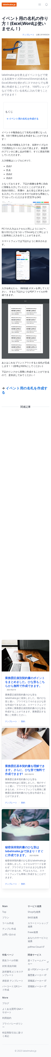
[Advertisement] (25, 524)
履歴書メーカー (36, 975)
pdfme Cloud (35, 946)
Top (4, 911)
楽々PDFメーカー (37, 969)
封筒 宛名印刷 (9, 966)
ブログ (5, 1003)
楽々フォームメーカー (37, 962)
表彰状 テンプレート (12, 980)
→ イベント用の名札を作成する (22, 118)
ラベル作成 (8, 923)
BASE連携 (33, 917)
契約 (23, 721)
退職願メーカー (36, 986)
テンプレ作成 (9, 928)
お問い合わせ (9, 934)
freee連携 (33, 932)
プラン (5, 917)
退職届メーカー (36, 980)
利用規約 (6, 1017)
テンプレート (28, 34)
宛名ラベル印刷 (10, 960)
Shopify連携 (34, 911)
